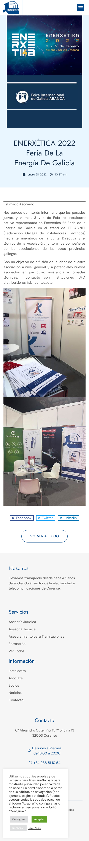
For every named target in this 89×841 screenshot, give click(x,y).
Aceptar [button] (39, 819)
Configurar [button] (19, 819)
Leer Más (34, 828)
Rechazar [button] (18, 828)
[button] (80, 7)
